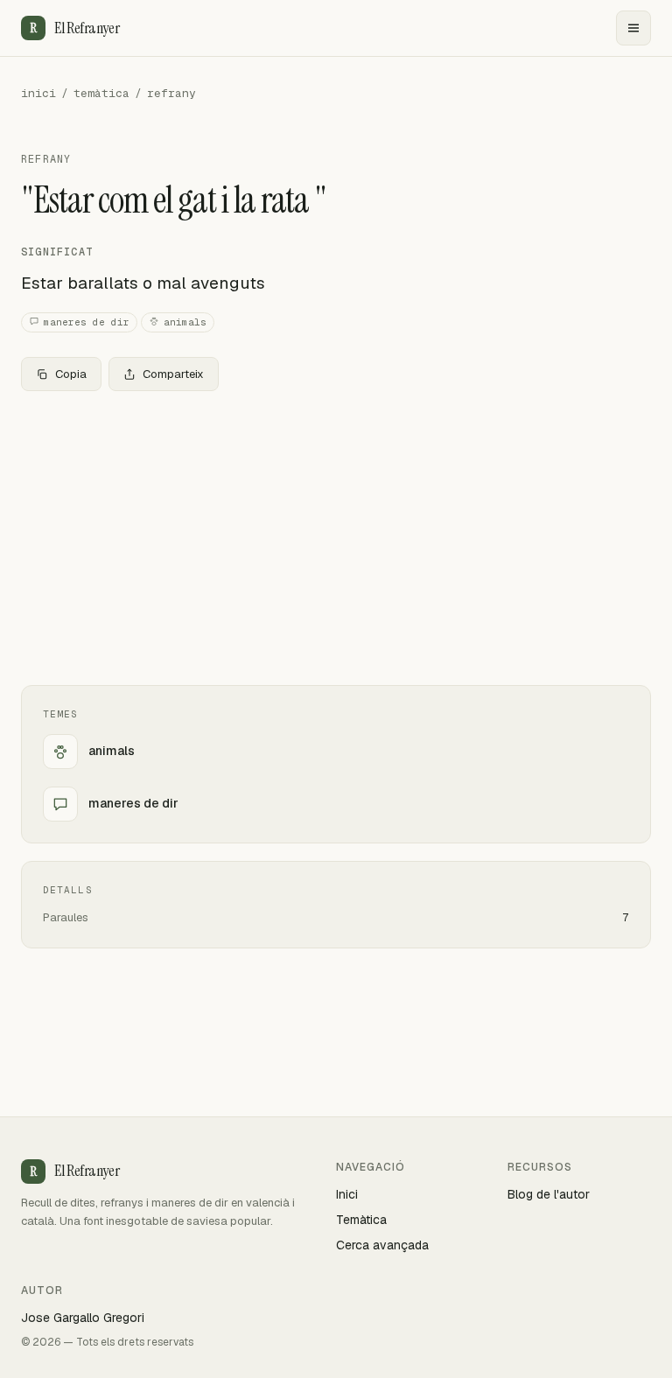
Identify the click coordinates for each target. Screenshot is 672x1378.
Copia (71, 374)
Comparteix (173, 374)
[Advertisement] (336, 534)
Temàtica (361, 1220)
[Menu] (633, 27)
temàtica (102, 93)
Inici (347, 1194)
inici (38, 93)
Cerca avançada (382, 1245)
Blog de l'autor (549, 1194)
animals (185, 322)
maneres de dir (87, 322)
